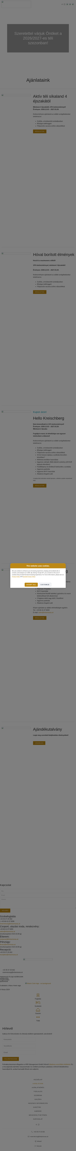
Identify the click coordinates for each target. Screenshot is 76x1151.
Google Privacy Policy (29, 576)
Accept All (31, 584)
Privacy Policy (16, 576)
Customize (44, 584)
